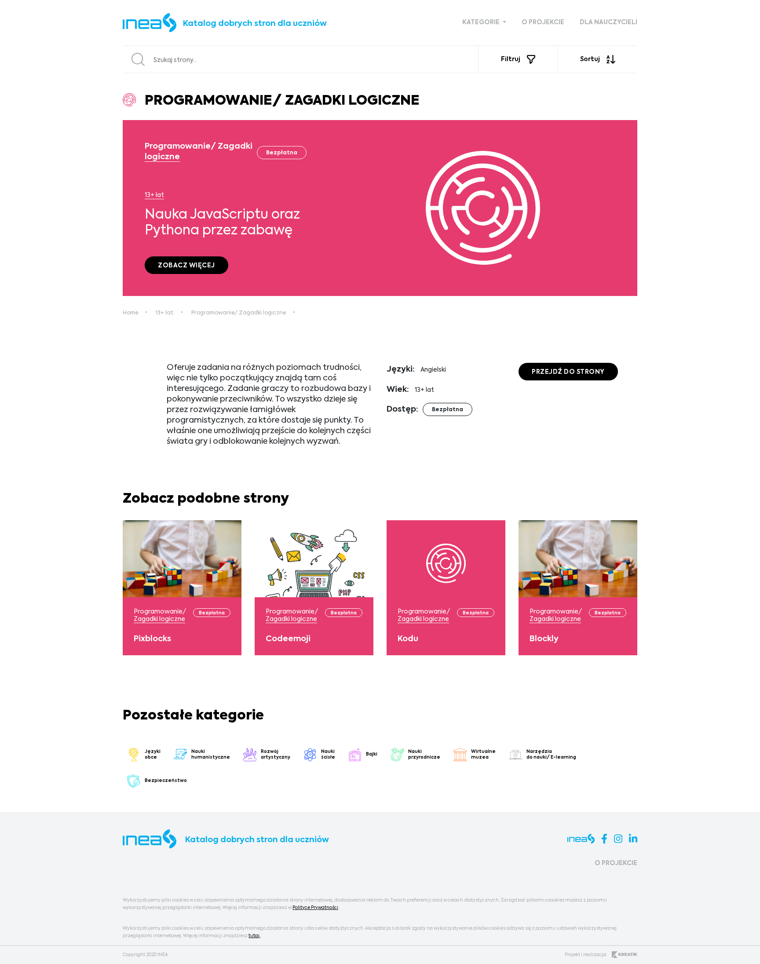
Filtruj (510, 59)
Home (130, 313)
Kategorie (481, 22)
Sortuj (590, 59)
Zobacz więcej (186, 266)
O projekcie (543, 22)
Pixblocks (152, 639)
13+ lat (154, 195)
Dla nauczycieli (608, 22)
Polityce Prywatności (315, 908)
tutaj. (254, 936)
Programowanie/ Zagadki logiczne (238, 313)
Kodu (408, 639)
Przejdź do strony (568, 372)
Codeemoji (288, 639)
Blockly (544, 639)
